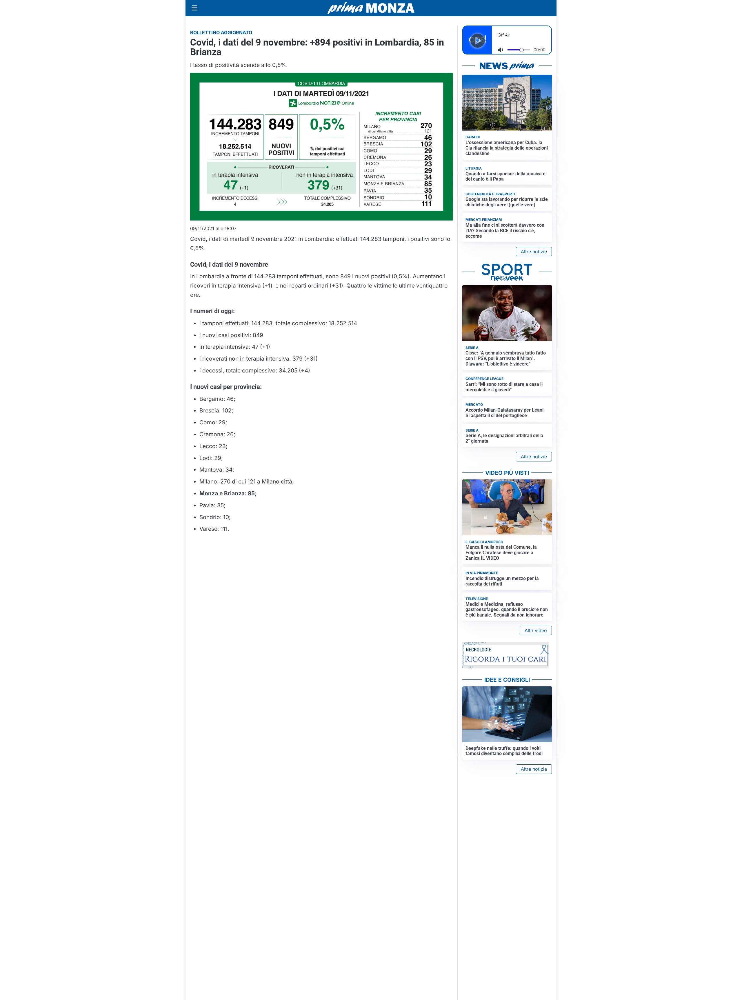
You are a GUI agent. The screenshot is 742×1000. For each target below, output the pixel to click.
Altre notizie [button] (534, 251)
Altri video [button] (536, 630)
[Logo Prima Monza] (371, 8)
